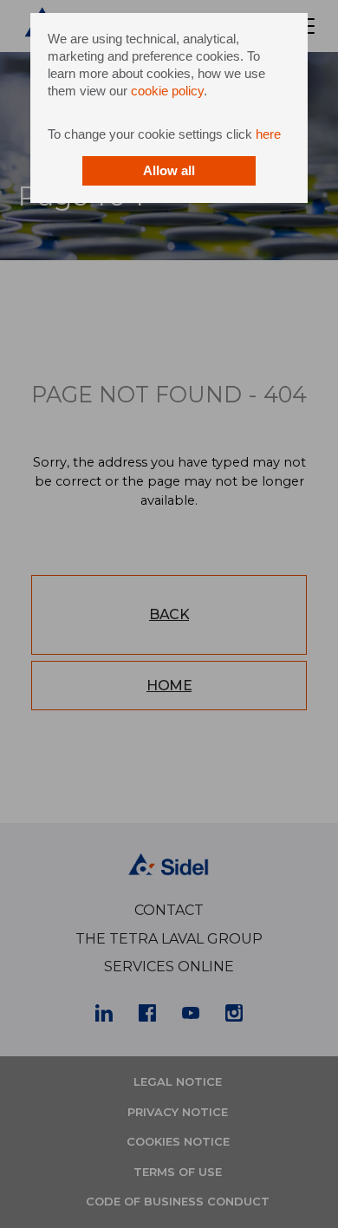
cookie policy (167, 90)
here (268, 134)
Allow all (169, 170)
